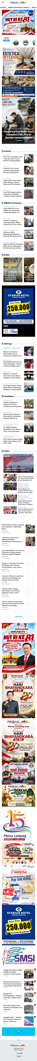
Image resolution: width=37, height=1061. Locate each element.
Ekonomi (7, 218)
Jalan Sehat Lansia (11, 383)
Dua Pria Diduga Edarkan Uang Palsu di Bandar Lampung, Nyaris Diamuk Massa (12, 194)
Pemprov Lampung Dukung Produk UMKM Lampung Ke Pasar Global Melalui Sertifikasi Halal (12, 222)
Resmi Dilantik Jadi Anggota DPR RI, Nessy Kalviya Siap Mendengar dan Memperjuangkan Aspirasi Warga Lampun (25, 490)
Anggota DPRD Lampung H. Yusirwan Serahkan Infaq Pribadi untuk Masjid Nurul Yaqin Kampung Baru (18, 469)
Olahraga (7, 360)
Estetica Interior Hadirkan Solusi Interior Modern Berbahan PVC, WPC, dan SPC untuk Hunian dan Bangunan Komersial (12, 278)
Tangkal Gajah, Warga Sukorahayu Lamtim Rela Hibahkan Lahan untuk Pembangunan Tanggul (11, 591)
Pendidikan (8, 400)
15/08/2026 (22, 507)
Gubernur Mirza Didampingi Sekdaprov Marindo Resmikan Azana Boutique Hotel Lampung (12, 234)
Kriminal (3, 7)
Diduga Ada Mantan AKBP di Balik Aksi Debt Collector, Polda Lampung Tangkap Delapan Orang (12, 972)
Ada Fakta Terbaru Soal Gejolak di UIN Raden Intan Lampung (13, 1007)
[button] (16, 140)
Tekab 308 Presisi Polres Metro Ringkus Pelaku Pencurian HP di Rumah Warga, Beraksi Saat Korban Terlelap (12, 182)
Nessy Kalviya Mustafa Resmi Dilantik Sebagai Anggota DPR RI (24, 485)
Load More (18, 617)
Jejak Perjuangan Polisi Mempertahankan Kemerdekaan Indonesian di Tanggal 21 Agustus (12, 540)
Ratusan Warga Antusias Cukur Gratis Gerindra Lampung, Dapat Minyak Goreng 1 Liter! (25, 510)
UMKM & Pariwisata (10, 206)
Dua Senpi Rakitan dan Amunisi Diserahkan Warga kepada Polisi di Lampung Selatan (13, 552)
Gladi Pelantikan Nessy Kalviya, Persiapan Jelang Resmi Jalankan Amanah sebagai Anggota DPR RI (25, 502)
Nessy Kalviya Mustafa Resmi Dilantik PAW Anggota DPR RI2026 (25, 497)
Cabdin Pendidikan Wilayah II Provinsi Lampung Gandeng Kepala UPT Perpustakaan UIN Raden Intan (12, 404)
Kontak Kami (18, 1053)
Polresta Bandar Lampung (18, 128)
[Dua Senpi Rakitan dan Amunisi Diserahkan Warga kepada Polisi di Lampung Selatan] (30, 554)
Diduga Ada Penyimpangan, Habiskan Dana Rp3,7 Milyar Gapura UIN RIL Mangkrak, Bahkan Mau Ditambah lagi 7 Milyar (13, 996)
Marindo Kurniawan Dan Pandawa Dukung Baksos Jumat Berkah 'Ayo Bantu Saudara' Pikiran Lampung (12, 984)
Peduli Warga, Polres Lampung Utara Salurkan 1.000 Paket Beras (13, 527)
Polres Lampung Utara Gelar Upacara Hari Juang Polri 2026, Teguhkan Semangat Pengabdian (13, 604)
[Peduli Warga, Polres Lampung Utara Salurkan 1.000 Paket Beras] (30, 528)
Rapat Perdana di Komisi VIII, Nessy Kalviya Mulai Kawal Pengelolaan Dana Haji (25, 478)
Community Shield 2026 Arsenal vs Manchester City (12, 349)
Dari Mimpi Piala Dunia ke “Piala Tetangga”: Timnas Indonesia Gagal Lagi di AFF (12, 364)
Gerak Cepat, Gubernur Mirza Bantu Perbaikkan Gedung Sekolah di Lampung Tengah (11, 416)
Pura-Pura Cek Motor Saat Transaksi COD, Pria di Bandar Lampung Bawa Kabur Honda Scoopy (18, 134)
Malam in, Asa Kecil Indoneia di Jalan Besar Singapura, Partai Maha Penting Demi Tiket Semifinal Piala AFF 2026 (12, 376)
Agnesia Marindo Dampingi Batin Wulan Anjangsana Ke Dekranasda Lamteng (13, 246)
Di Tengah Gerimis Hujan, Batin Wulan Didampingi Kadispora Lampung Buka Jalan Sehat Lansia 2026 (12, 387)
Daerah (34, 7)
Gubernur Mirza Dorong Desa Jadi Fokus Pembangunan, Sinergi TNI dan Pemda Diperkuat (12, 578)
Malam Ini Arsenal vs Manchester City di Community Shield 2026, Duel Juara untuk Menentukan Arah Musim (12, 354)
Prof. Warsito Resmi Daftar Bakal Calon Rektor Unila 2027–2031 (12, 441)
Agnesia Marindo (10, 242)
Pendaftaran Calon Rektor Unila (10, 425)
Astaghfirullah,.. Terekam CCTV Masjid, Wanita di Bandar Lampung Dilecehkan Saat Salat (12, 1019)
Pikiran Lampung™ (18, 1050)
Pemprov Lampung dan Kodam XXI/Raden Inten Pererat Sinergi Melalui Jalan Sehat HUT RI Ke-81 (13, 565)
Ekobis (8, 273)
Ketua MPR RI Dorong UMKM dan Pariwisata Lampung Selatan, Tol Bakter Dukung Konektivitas (11, 210)
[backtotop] (18, 1040)
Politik (8, 466)
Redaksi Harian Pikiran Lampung (18, 7)
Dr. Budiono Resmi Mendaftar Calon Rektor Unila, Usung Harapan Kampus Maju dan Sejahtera (12, 429)
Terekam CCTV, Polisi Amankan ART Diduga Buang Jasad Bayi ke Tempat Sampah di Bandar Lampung (12, 170)
